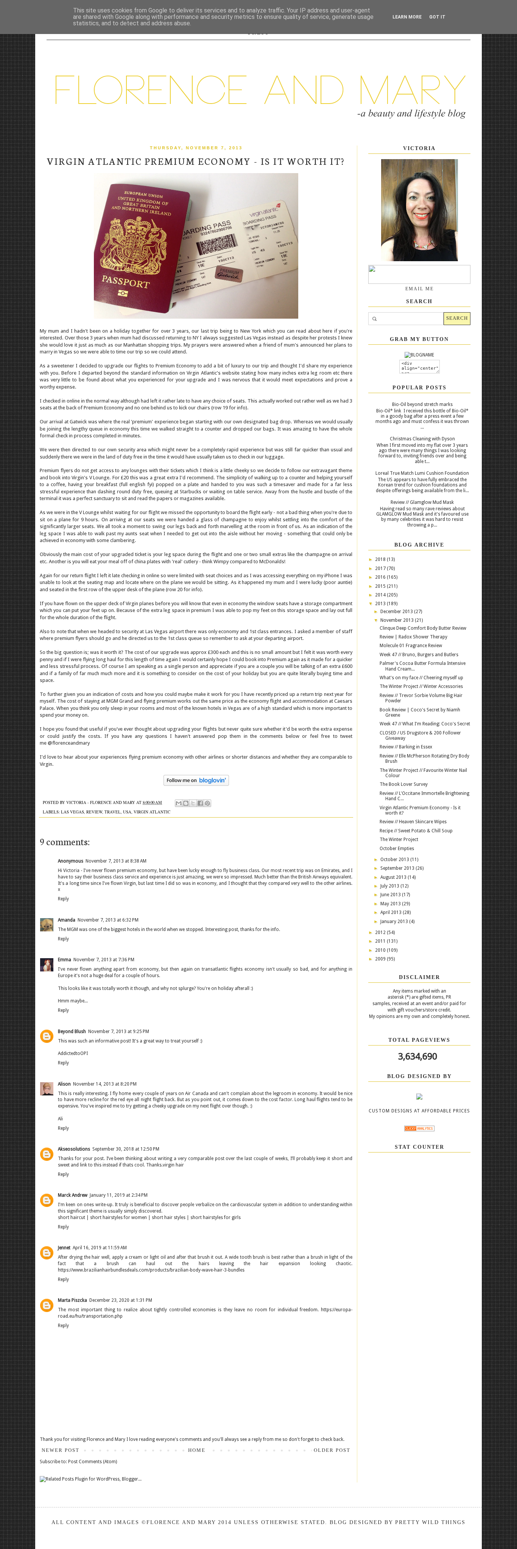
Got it (437, 17)
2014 (381, 595)
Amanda (66, 920)
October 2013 (395, 859)
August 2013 (394, 877)
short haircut (71, 1217)
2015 (381, 586)
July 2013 (390, 886)
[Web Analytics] (419, 1129)
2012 (381, 932)
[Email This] (178, 803)
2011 (381, 941)
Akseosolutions (74, 1149)
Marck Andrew (72, 1195)
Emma (64, 959)
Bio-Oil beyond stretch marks (422, 404)
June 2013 (391, 894)
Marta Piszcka (72, 1300)
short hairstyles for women (118, 1217)
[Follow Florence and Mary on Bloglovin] (196, 784)
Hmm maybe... (73, 1001)
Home (197, 1450)
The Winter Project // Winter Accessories (421, 686)
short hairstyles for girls (215, 1217)
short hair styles (168, 1217)
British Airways (313, 877)
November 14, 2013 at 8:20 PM (105, 1084)
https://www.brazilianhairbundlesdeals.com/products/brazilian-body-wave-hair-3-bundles (151, 1270)
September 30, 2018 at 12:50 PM (125, 1149)
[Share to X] (193, 803)
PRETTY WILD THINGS (430, 1522)
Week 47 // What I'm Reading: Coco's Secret (425, 723)
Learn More (407, 17)
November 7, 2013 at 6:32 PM (108, 920)
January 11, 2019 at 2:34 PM (119, 1195)
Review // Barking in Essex (406, 747)
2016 (381, 577)
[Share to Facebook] (200, 803)
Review (94, 812)
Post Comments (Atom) (92, 1461)
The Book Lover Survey (404, 784)
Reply (63, 899)
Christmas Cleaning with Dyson (422, 438)
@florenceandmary (69, 743)
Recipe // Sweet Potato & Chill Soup (416, 830)
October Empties (397, 848)
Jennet (64, 1247)
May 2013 (391, 903)
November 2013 (397, 620)
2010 (381, 950)
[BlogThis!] (186, 803)
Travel (112, 812)
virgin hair (173, 1165)
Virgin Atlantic (152, 812)
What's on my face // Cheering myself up (421, 677)
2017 (381, 568)
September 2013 (398, 868)
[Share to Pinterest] (207, 803)
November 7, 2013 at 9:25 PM (118, 1031)
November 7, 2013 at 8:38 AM (116, 861)
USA (127, 812)
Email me (419, 288)
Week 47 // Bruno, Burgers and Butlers (419, 654)
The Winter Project (399, 839)
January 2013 (394, 921)
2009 (381, 959)
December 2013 (397, 611)
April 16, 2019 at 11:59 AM (100, 1247)
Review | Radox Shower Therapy (413, 637)
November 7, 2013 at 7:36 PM (103, 959)
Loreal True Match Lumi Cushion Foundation (422, 473)
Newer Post (60, 1450)
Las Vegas (72, 812)
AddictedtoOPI (73, 1053)
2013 (381, 603)
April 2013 (391, 912)
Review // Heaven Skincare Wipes (413, 821)
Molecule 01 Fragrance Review (411, 645)
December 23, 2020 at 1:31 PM (120, 1300)
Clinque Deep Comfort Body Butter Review (423, 628)
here (327, 331)
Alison (64, 1084)
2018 (381, 559)
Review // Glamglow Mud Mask (422, 502)
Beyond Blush (72, 1031)
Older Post (332, 1450)
